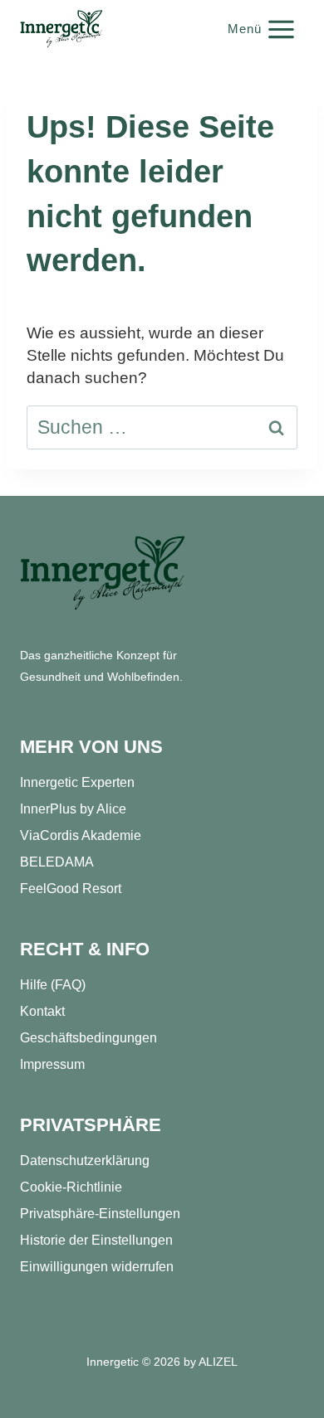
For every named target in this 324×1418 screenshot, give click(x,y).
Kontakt (42, 1011)
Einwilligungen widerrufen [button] (97, 1267)
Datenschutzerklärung (85, 1160)
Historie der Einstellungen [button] (96, 1240)
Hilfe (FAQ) (53, 985)
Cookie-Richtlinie (71, 1187)
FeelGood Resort (70, 888)
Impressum (52, 1064)
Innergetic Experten (77, 782)
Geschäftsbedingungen (88, 1038)
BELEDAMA (57, 862)
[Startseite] (103, 573)
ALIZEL (218, 1361)
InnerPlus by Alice (73, 809)
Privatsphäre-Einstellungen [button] (100, 1214)
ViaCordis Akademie (80, 835)
